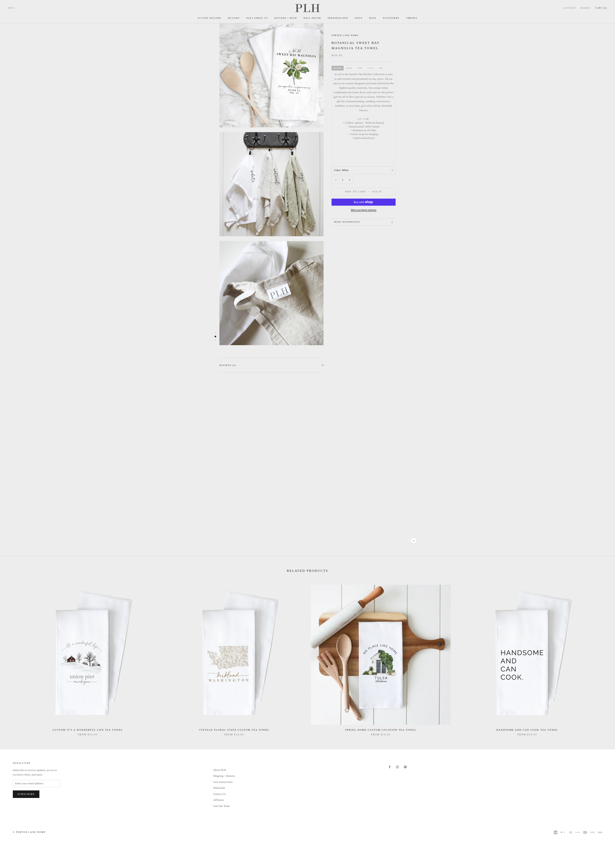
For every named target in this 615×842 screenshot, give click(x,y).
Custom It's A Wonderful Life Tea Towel (88, 730)
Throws (411, 18)
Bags (372, 18)
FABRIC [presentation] (349, 68)
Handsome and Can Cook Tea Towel (527, 730)
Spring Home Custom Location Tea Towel (380, 730)
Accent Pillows (209, 18)
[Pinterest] (405, 767)
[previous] (10, 657)
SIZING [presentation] (360, 68)
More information (347, 222)
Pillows (234, 18)
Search (585, 8)
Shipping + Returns (224, 775)
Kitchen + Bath (286, 18)
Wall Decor (312, 18)
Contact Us (219, 794)
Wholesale (219, 787)
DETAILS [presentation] (337, 68)
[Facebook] (389, 767)
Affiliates (218, 799)
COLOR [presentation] (370, 68)
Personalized (338, 18)
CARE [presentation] (380, 68)
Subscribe (26, 794)
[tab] (338, 68)
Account (570, 8)
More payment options (363, 209)
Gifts (358, 18)
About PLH (219, 770)
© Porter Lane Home (29, 832)
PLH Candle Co (257, 18)
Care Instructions (223, 782)
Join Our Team (221, 806)
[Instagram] (397, 767)
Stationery (391, 18)
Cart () (601, 8)
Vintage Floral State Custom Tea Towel (234, 730)
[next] (605, 657)
